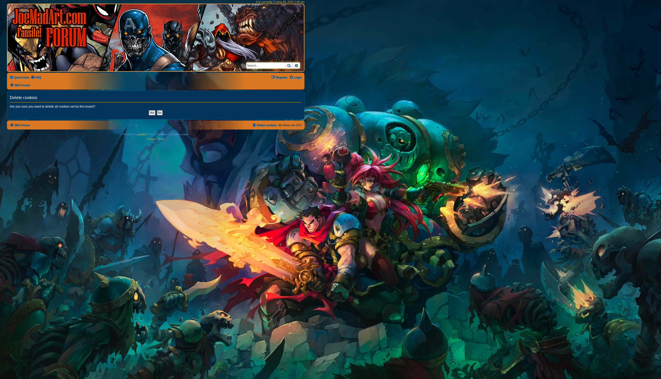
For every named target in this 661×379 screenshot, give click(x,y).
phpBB (142, 134)
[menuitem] (36, 77)
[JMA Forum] (50, 27)
